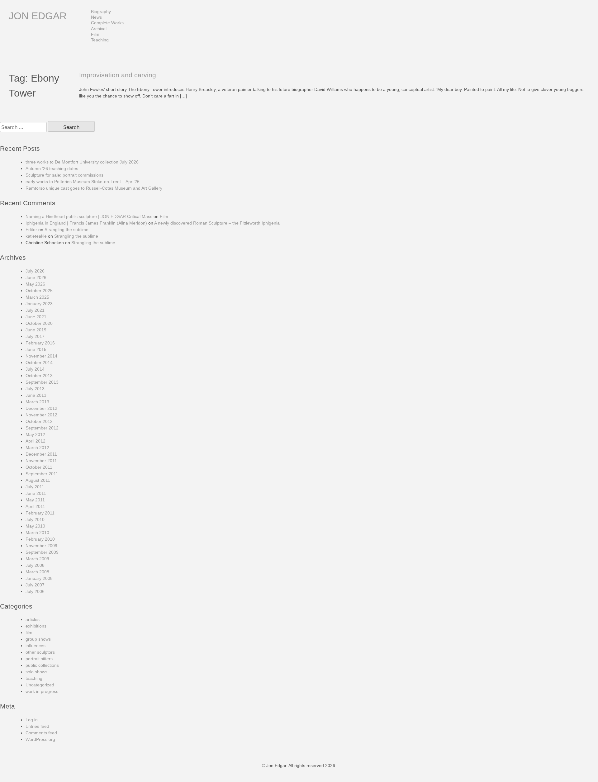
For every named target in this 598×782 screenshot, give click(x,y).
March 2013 (37, 401)
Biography (101, 11)
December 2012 (41, 408)
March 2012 (37, 447)
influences (35, 645)
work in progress (42, 691)
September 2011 (42, 473)
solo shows (36, 671)
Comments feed (41, 732)
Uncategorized (40, 684)
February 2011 (40, 512)
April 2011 (35, 506)
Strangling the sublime (66, 229)
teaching (34, 678)
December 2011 (41, 454)
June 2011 (36, 493)
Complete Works (107, 22)
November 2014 (41, 355)
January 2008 (39, 578)
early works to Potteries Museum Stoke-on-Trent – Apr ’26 (83, 181)
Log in (32, 719)
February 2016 (40, 342)
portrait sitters (39, 658)
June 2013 (36, 395)
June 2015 (36, 349)
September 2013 (42, 382)
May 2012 (35, 434)
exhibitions (36, 625)
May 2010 (35, 526)
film (29, 632)
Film (95, 34)
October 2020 (39, 323)
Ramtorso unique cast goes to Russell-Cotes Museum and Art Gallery (94, 188)
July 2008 (35, 565)
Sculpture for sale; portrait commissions (64, 175)
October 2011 (39, 467)
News (96, 17)
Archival (99, 28)
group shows (38, 639)
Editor (31, 229)
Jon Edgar (38, 15)
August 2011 (38, 480)
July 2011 (35, 486)
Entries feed (37, 726)
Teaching (100, 39)
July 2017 (35, 336)
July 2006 (35, 591)
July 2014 (35, 369)
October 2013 (39, 375)
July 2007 (35, 584)
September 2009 (42, 552)
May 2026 (35, 284)
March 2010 (37, 532)
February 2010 (40, 539)
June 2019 (36, 329)
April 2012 (35, 440)
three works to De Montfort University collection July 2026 (82, 161)
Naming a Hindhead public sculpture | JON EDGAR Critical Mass (89, 216)
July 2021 (35, 310)
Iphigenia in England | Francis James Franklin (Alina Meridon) (86, 222)
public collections (42, 665)
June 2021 (36, 316)
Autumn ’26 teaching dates (52, 168)
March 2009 (37, 558)
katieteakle (36, 236)
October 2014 (39, 362)
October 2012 (39, 421)
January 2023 (39, 303)
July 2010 (35, 519)
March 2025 (37, 297)
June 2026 (36, 277)
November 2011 (41, 460)
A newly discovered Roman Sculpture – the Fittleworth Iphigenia (217, 222)
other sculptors (40, 652)
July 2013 (35, 388)
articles (33, 619)
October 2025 (39, 290)
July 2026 (35, 270)
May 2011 (35, 499)
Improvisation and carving (117, 74)
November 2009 (41, 545)
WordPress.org (40, 739)
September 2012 (42, 427)
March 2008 (37, 571)
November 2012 (41, 414)
